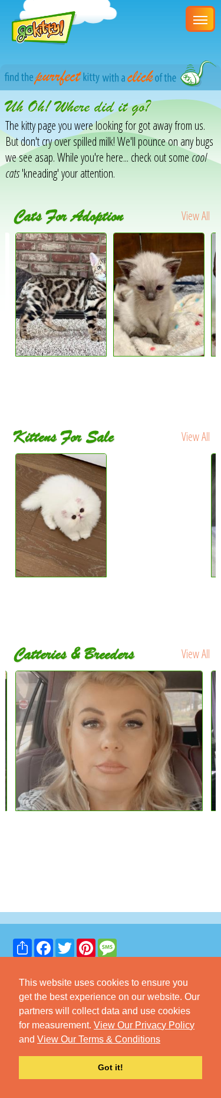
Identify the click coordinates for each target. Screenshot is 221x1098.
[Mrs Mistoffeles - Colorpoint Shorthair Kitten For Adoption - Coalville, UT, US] (158, 352)
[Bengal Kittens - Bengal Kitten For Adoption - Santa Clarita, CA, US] (61, 352)
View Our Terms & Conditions (98, 1039)
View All (196, 216)
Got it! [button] (110, 1067)
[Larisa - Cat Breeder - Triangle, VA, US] (110, 741)
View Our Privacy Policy (144, 1025)
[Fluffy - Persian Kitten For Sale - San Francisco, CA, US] (61, 515)
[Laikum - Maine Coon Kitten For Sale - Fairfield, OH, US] (159, 477)
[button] (164, 1040)
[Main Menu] (200, 19)
